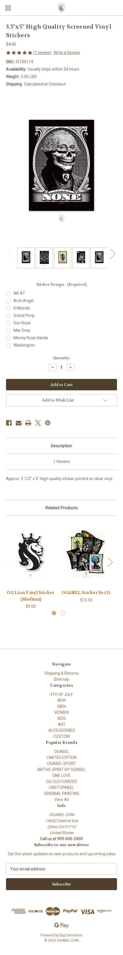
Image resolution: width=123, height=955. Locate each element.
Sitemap (61, 679)
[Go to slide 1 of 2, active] (54, 613)
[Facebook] (9, 423)
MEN (61, 706)
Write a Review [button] (66, 52)
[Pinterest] (48, 423)
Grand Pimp (24, 315)
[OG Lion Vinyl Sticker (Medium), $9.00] (31, 554)
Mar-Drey (21, 330)
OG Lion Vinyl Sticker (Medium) (30, 596)
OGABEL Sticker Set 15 (86, 593)
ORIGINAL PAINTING (61, 793)
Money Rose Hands (30, 337)
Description (61, 445)
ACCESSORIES (61, 730)
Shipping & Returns (61, 673)
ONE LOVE (61, 775)
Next (112, 253)
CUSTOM (61, 736)
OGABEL (61, 751)
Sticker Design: (61, 284)
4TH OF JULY (61, 694)
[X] (38, 423)
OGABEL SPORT (61, 763)
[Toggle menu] (8, 8)
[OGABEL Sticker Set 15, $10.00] (86, 554)
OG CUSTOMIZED (61, 781)
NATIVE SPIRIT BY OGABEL (61, 769)
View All (61, 799)
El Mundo (21, 308)
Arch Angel (23, 300)
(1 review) (42, 52)
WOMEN (61, 712)
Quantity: (61, 357)
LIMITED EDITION (62, 757)
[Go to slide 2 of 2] (63, 613)
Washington (24, 345)
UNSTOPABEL (61, 787)
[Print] (28, 423)
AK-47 (19, 293)
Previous (10, 253)
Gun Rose (22, 323)
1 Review (61, 461)
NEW (61, 700)
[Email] (18, 423)
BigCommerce (70, 935)
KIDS (61, 718)
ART (62, 724)
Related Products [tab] (61, 507)
